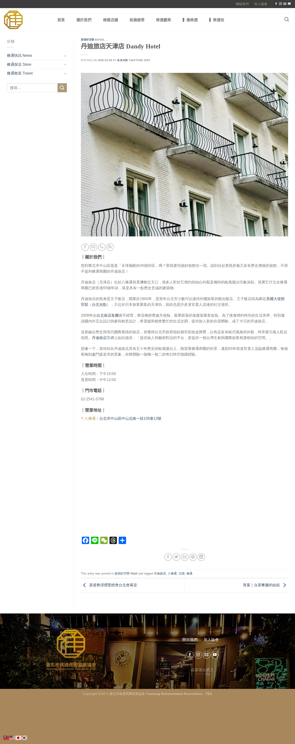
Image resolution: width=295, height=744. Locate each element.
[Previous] (91, 154)
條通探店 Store (19, 64)
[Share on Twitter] (176, 557)
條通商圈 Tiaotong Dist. (134, 60)
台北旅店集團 (108, 315)
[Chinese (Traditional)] (6, 737)
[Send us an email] (284, 4)
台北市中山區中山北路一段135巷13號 (130, 418)
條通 (189, 573)
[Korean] (24, 737)
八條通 (172, 573)
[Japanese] (18, 737)
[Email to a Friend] (185, 557)
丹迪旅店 (99, 338)
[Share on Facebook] (168, 557)
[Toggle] (65, 55)
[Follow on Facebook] (276, 4)
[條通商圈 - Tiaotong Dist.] (25, 20)
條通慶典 (163, 20)
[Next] (278, 154)
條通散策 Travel (20, 73)
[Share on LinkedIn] (201, 557)
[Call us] (102, 247)
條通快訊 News (19, 55)
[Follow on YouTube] (289, 4)
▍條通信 (216, 20)
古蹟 (182, 573)
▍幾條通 (190, 20)
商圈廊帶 (137, 20)
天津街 (141, 282)
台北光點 (99, 305)
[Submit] (62, 87)
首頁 (61, 20)
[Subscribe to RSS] (110, 247)
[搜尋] (287, 19)
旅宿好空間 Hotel (93, 39)
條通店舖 (110, 20)
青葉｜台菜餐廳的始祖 (262, 585)
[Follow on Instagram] (280, 4)
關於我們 (84, 20)
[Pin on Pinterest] (193, 557)
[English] (12, 737)
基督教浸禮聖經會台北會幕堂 (112, 585)
